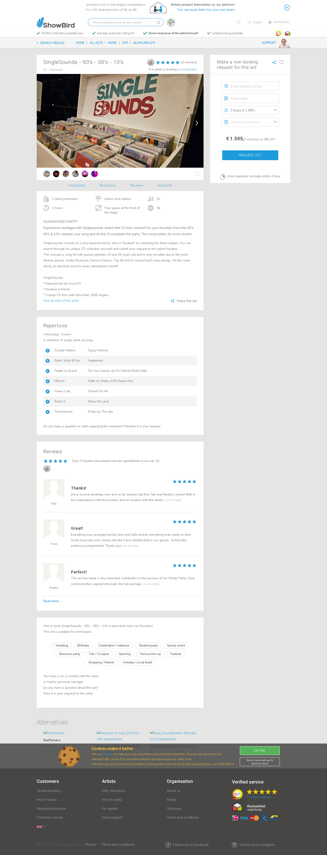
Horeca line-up (150, 654)
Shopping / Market (101, 662)
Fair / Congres (99, 654)
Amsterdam (189, 69)
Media (171, 799)
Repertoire (108, 185)
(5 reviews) (189, 62)
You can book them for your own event (206, 10)
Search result (52, 43)
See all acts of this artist (61, 300)
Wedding (61, 645)
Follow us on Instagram (257, 844)
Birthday (83, 645)
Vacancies (174, 808)
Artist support (112, 817)
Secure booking (48, 791)
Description (77, 185)
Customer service (50, 817)
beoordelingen (259, 797)
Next (197, 123)
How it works (47, 799)
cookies (107, 754)
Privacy (91, 841)
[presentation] (250, 86)
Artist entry (282, 22)
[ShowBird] (56, 22)
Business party (69, 654)
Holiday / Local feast (137, 662)
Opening (125, 654)
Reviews (136, 185)
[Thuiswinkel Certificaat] (249, 806)
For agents (110, 808)
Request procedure (51, 808)
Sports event (176, 645)
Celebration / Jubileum (113, 645)
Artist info (164, 185)
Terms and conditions (183, 817)
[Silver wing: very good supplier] (150, 62)
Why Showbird (113, 791)
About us (173, 791)
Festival (175, 654)
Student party (148, 645)
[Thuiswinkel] (287, 33)
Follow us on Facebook (191, 844)
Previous (43, 123)
